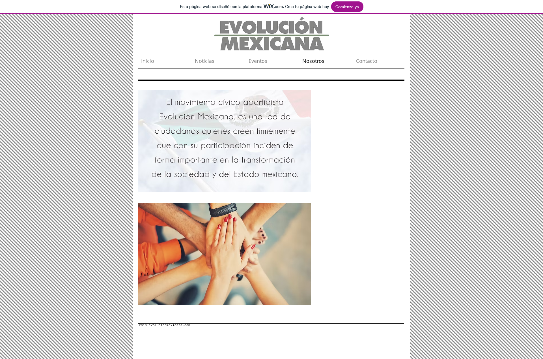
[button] (224, 141)
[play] (299, 187)
